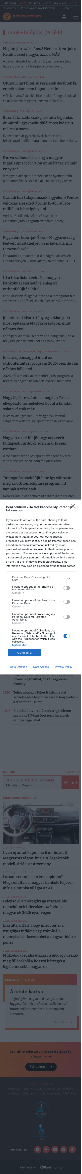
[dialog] (41, 587)
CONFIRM (24, 652)
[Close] (74, 507)
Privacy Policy (63, 666)
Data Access (41, 666)
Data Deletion (18, 666)
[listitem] (41, 578)
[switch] (66, 588)
